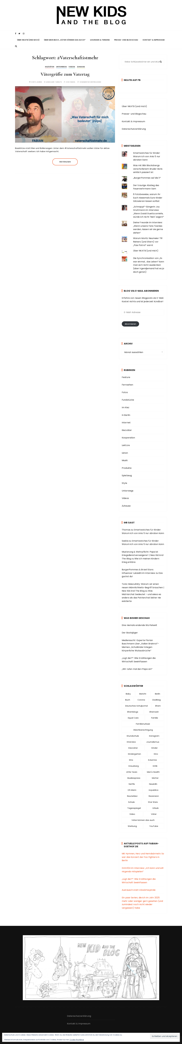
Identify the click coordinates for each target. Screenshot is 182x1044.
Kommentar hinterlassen (90, 82)
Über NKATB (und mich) (28, 40)
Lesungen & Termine (100, 40)
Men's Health (153, 772)
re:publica (153, 790)
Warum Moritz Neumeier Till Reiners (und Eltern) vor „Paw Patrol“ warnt (147, 242)
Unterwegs (61, 67)
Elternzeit (154, 711)
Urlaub (155, 808)
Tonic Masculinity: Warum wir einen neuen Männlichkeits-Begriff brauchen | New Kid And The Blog (143, 587)
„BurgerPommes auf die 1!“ (147, 177)
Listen (125, 452)
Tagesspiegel (134, 808)
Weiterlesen (65, 162)
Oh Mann (132, 790)
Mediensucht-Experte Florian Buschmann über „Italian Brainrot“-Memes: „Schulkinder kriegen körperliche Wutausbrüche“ (140, 645)
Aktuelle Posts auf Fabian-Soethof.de (141, 845)
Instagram (154, 735)
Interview (131, 741)
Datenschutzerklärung (134, 128)
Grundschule (133, 735)
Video (132, 814)
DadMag (156, 699)
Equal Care (133, 717)
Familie (154, 717)
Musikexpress (133, 778)
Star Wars (153, 802)
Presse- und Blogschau (126, 40)
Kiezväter (49, 67)
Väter (154, 814)
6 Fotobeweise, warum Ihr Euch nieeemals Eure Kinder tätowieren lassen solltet (147, 198)
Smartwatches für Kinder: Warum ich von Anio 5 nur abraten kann (146, 156)
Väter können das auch (143, 820)
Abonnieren (130, 324)
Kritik (155, 766)
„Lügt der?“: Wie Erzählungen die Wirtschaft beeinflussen (139, 660)
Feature (126, 377)
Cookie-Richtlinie (77, 1040)
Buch (127, 699)
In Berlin (126, 415)
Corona (141, 699)
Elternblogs (132, 711)
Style (124, 483)
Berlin (157, 693)
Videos (72, 67)
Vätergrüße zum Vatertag (65, 74)
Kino (156, 753)
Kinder (154, 747)
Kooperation (128, 437)
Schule (131, 802)
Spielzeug (127, 475)
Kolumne (152, 760)
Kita (131, 760)
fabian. (73, 82)
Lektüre (126, 445)
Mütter (155, 778)
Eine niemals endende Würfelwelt (139, 625)
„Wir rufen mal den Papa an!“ (137, 669)
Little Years (131, 772)
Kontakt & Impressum (154, 40)
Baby (128, 693)
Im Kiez (125, 407)
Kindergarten (134, 753)
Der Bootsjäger (130, 632)
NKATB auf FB (132, 80)
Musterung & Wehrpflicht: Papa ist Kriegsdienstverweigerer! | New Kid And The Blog (142, 555)
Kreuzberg (134, 766)
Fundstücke (128, 399)
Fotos (125, 392)
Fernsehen (127, 384)
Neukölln (153, 784)
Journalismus (152, 741)
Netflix (132, 784)
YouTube (153, 826)
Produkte (127, 468)
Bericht (142, 693)
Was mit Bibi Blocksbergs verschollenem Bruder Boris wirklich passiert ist (148, 169)
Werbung (132, 826)
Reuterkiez (132, 796)
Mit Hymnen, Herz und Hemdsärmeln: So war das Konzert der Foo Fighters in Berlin (143, 857)
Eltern (158, 705)
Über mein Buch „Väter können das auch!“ (65, 40)
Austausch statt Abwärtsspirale (139, 889)
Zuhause (81, 67)
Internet (126, 422)
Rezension (154, 796)
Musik (125, 460)
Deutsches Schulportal (136, 705)
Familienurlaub (143, 723)
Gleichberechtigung (143, 729)
